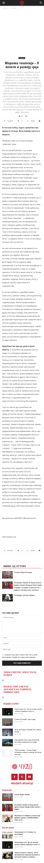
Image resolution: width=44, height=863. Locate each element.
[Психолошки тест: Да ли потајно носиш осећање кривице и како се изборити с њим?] (7, 712)
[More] (39, 121)
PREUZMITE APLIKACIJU (22, 783)
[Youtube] (29, 777)
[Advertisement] (22, 32)
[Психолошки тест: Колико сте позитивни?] (7, 835)
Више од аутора (14, 566)
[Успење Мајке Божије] (7, 575)
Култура (5, 577)
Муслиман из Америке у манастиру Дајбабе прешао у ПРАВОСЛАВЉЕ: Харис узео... (27, 818)
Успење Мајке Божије (23, 572)
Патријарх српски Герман (24, 595)
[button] (3, 3)
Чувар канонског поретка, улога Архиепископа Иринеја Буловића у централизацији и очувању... (27, 855)
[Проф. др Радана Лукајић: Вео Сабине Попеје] (7, 732)
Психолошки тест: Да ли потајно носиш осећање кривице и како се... (28, 843)
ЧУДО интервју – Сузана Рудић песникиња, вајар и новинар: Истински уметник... (28, 752)
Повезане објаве (15, 562)
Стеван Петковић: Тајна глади (25, 719)
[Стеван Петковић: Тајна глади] (7, 722)
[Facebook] (14, 777)
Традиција (13, 8)
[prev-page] (3, 605)
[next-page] (7, 605)
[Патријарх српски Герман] (7, 597)
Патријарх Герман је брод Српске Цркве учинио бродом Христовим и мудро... (27, 807)
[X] (22, 777)
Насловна (5, 8)
